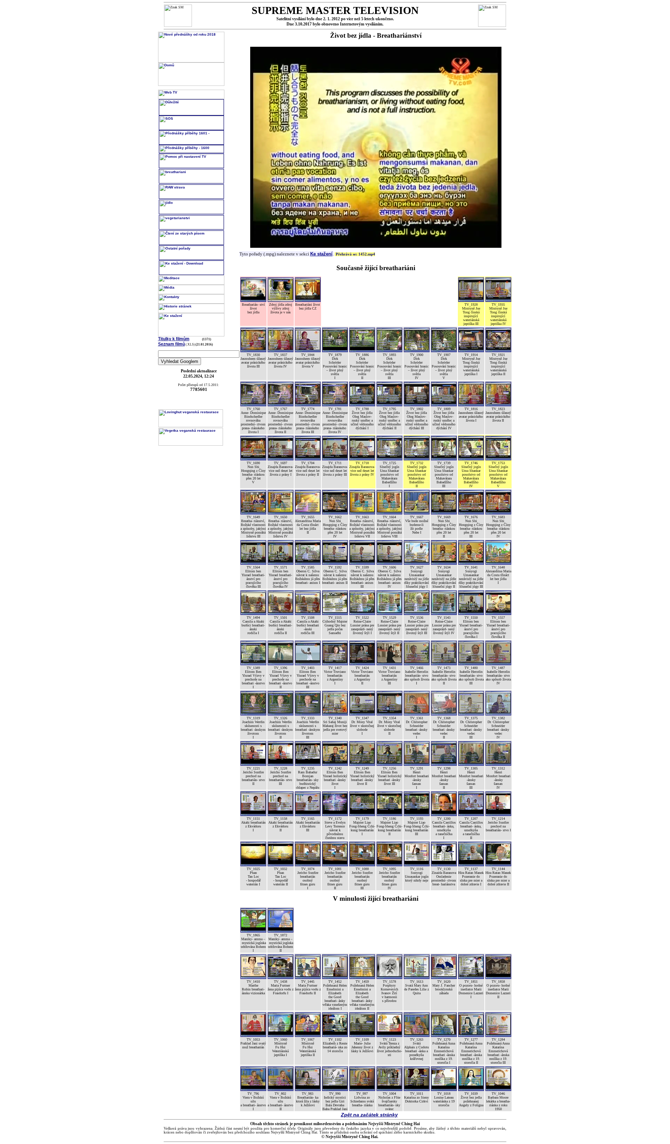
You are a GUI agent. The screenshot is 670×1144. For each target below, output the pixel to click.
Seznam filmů (171, 344)
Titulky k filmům (173, 338)
